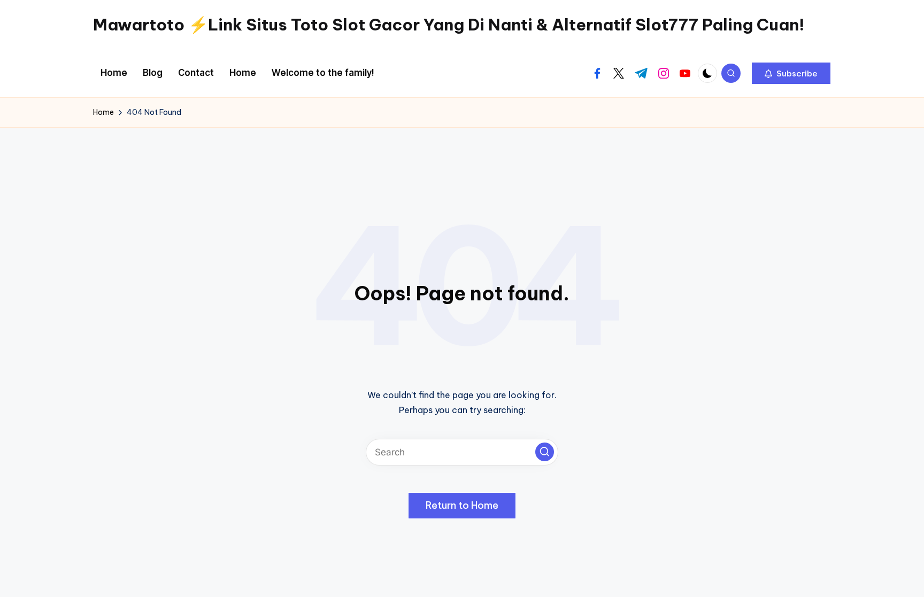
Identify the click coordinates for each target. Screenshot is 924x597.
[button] (791, 73)
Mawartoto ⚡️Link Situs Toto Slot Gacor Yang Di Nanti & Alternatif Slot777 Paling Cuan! (448, 24)
